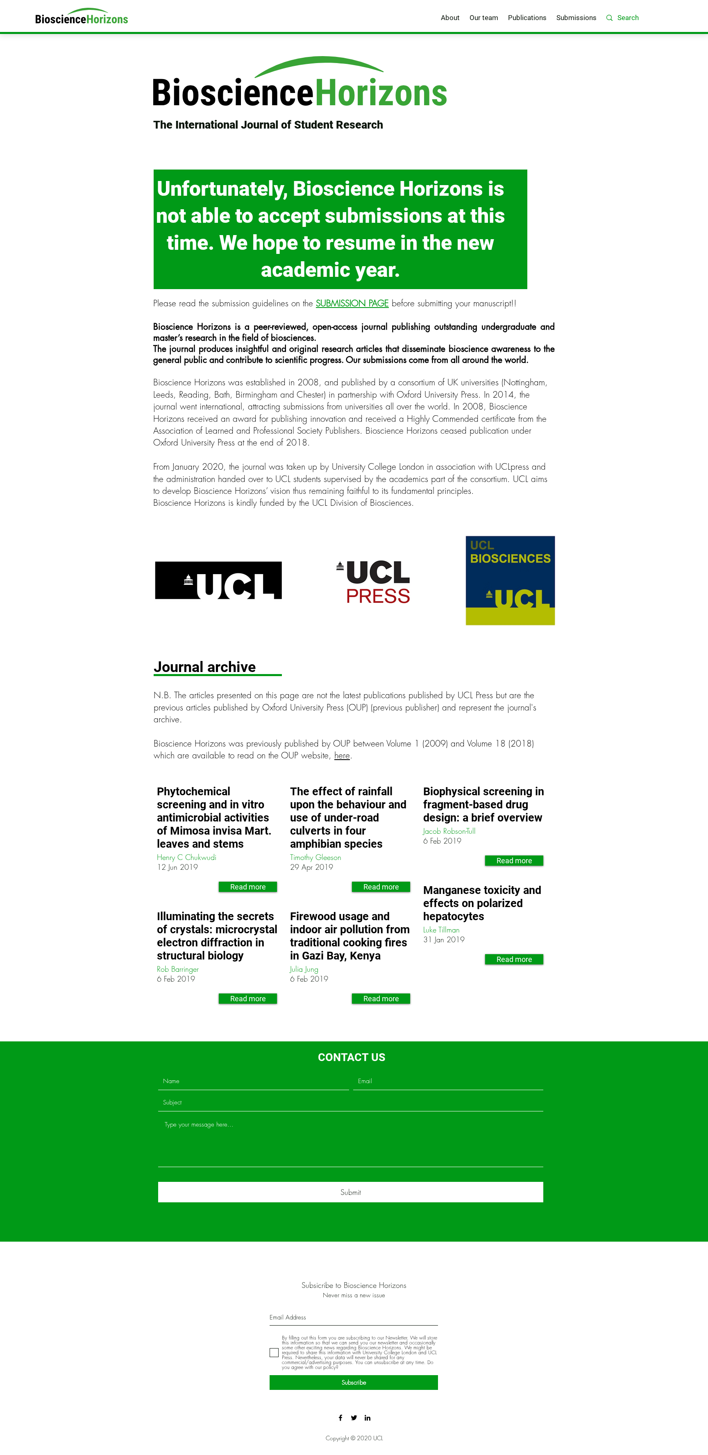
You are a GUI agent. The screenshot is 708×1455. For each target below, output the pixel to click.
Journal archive (205, 667)
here (342, 755)
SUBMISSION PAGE (352, 303)
